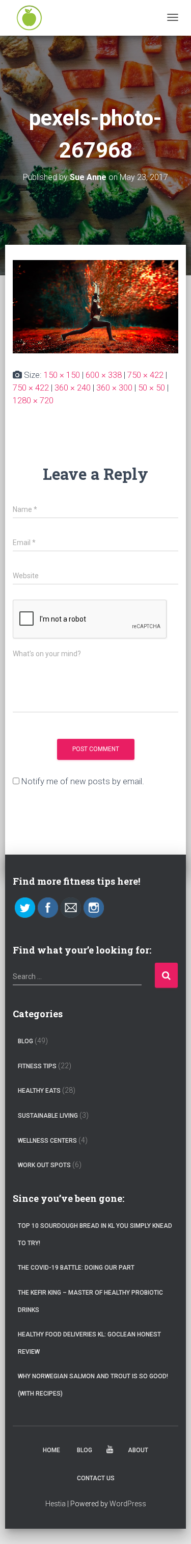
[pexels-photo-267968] (95, 306)
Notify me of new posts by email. (82, 781)
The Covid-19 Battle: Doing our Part (76, 1267)
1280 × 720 (33, 400)
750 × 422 (145, 375)
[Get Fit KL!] (29, 18)
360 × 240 (72, 387)
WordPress (128, 1504)
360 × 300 (114, 387)
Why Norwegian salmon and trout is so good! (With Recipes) (93, 1385)
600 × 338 (104, 375)
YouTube (110, 1451)
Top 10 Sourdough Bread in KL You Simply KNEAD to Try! (95, 1234)
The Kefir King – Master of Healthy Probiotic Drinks (90, 1301)
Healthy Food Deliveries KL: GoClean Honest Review (89, 1343)
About (138, 1450)
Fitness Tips (37, 1066)
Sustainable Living (48, 1115)
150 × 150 (62, 375)
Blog (25, 1041)
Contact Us (96, 1478)
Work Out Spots (44, 1165)
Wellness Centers (47, 1140)
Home (51, 1450)
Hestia (55, 1504)
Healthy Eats (39, 1090)
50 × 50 (151, 387)
